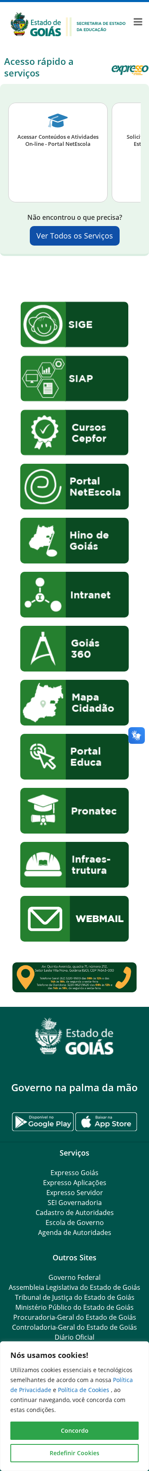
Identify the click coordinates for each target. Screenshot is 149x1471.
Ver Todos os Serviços (74, 236)
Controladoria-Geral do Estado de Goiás (74, 1327)
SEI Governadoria (75, 1202)
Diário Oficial (74, 1337)
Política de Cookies (84, 1390)
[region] (74, 1406)
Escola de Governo (75, 1222)
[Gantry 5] (74, 1036)
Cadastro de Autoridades (75, 1212)
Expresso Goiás (74, 1172)
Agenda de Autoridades (74, 1232)
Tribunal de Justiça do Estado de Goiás (75, 1297)
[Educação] (68, 23)
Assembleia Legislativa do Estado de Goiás (74, 1287)
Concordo (75, 1430)
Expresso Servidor (74, 1192)
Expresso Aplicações (74, 1182)
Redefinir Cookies (74, 1453)
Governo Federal (74, 1277)
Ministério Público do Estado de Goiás (74, 1307)
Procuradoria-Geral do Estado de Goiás (74, 1317)
